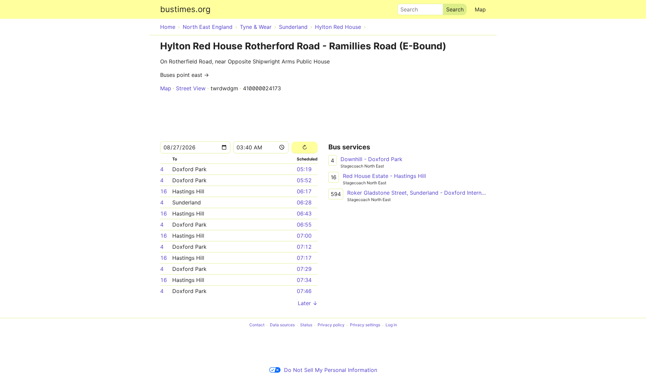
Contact (256, 325)
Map (480, 9)
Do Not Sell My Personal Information (330, 370)
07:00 (304, 235)
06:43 (304, 213)
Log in (391, 325)
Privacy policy (331, 325)
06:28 (304, 202)
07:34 (304, 280)
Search (406, 7)
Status (306, 325)
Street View (191, 88)
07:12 (304, 246)
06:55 (304, 224)
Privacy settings (365, 325)
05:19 (304, 169)
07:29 (304, 269)
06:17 (304, 191)
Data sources (282, 325)
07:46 (304, 291)
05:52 (304, 180)
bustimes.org (185, 9)
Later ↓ (308, 303)
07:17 (304, 257)
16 (163, 191)
